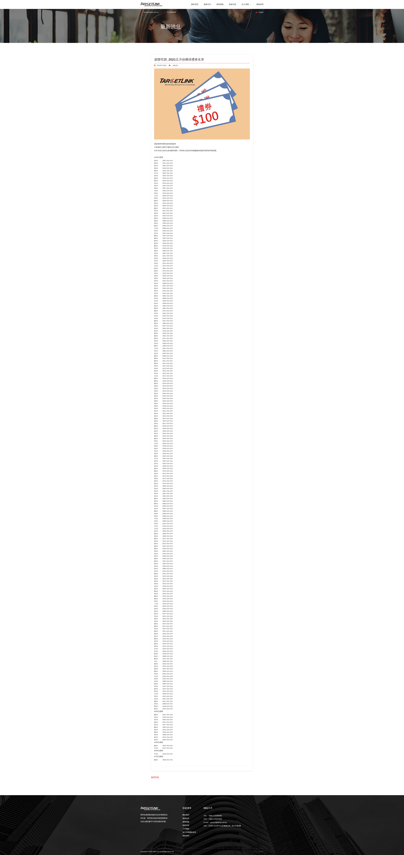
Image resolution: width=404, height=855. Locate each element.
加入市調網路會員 (189, 832)
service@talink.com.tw (150, 12)
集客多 (261, 851)
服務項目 (207, 4)
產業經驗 (220, 4)
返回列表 (155, 777)
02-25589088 (171, 12)
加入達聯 (245, 4)
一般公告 (175, 65)
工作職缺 (186, 829)
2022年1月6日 (161, 65)
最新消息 (232, 4)
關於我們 (194, 4)
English (261, 12)
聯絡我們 (260, 4)
